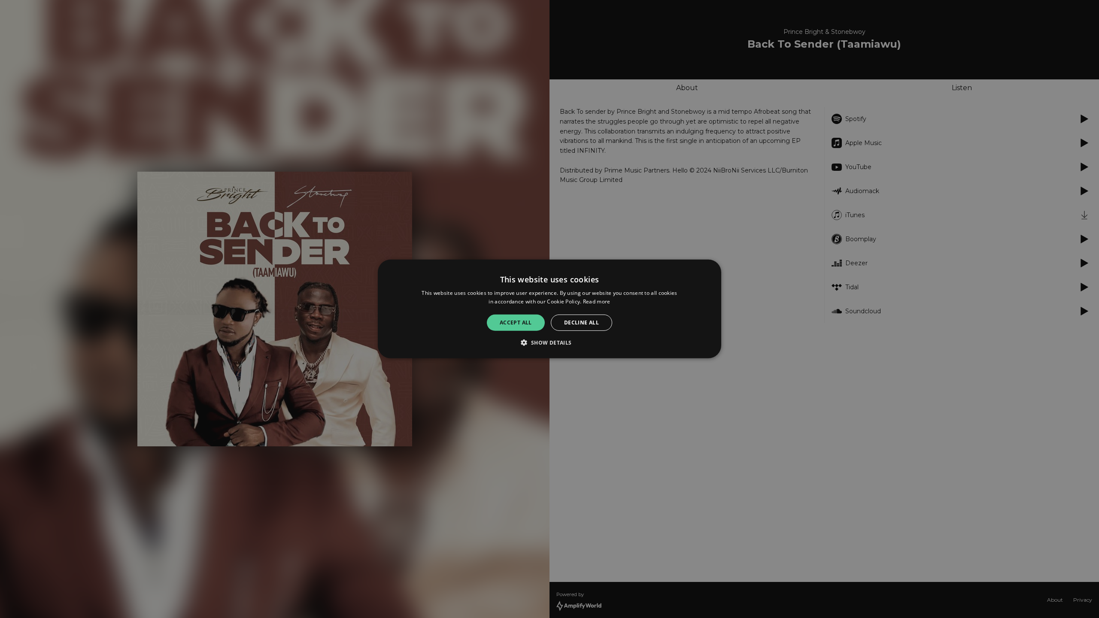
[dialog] (549, 309)
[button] (549, 342)
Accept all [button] (516, 322)
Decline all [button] (581, 322)
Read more (596, 301)
